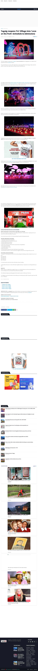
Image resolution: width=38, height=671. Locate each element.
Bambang (32, 647)
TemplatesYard (9, 669)
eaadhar (18, 669)
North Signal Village (28, 658)
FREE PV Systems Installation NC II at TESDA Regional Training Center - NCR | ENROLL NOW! (20, 408)
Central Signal (28, 650)
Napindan (33, 654)
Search (35, 9)
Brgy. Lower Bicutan (25, 82)
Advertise (14, 0)
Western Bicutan (28, 665)
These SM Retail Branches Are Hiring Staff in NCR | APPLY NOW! (15, 419)
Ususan (32, 664)
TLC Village (14, 61)
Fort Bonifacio (33, 650)
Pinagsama (27, 660)
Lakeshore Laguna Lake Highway (15, 82)
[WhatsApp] (13, 310)
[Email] (36, 36)
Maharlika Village (28, 654)
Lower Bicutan (5, 28)
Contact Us (10, 0)
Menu (3, 9)
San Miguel (31, 660)
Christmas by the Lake (13, 83)
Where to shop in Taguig (6, 288)
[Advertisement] (19, 5)
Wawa (35, 664)
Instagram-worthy (12, 161)
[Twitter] (35, 36)
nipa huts (5, 187)
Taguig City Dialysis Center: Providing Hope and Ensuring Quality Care (16, 425)
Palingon (34, 658)
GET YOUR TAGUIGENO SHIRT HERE (19, 158)
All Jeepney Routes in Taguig (10, 453)
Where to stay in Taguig (6, 287)
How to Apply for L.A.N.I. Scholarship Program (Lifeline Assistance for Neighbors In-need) (19, 414)
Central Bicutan (32, 649)
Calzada (27, 649)
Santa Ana (27, 661)
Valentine (9, 62)
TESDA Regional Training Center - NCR (11, 447)
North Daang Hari (28, 657)
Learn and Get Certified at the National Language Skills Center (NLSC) (16, 436)
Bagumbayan (28, 647)
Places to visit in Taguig (6, 285)
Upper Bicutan (28, 664)
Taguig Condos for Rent (14, 296)
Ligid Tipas (27, 653)
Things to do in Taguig (6, 284)
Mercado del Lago (14, 187)
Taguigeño (19, 9)
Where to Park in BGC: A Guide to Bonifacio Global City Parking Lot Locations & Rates (19, 442)
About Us (5, 0)
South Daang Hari (32, 661)
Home (2, 0)
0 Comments (12, 36)
